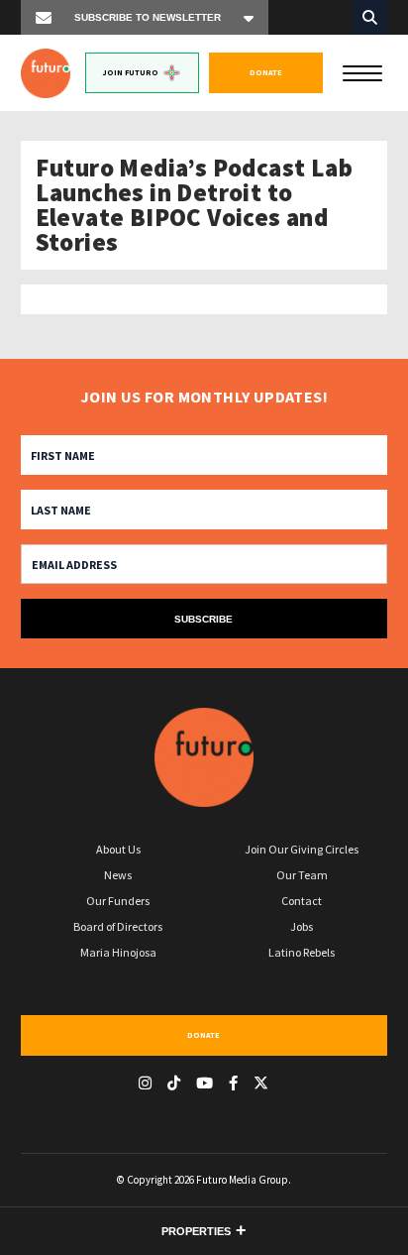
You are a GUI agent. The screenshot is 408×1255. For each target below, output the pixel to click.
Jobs (301, 926)
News (118, 874)
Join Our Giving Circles (301, 849)
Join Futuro (130, 72)
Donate (266, 72)
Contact (301, 900)
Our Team (302, 874)
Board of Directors (117, 926)
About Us (118, 849)
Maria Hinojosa (118, 952)
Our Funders (118, 900)
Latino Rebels (301, 952)
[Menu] (362, 71)
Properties (196, 1231)
